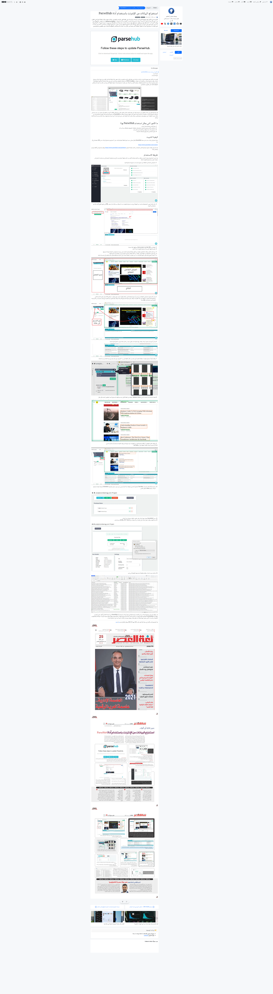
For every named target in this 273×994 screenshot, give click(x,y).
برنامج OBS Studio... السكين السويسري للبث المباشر (141, 907)
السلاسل (236, 2)
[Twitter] (165, 24)
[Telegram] (168, 24)
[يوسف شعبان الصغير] (157, 17)
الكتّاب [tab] (178, 52)
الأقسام (242, 2)
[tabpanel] (171, 40)
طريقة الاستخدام (155, 75)
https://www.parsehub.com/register (148, 145)
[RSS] (20, 2)
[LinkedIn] (174, 24)
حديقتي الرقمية (256, 2)
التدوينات (148, 8)
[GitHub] (22, 2)
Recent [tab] (166, 31)
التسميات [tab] (171, 55)
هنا (119, 622)
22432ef (146, 936)
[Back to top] (2, 992)
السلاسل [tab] (164, 52)
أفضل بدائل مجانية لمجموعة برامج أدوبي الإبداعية (114, 924)
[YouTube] (162, 24)
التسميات (230, 2)
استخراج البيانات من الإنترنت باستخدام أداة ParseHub (131, 8)
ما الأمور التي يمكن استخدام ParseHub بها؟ (149, 72)
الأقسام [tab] (171, 52)
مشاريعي (264, 2)
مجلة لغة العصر (137, 17)
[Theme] (14, 2)
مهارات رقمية (143, 17)
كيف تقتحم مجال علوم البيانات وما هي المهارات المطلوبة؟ (146, 924)
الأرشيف (248, 2)
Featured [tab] (176, 31)
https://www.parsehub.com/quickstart (115, 148)
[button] (17, 2)
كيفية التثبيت (155, 74)
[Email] (25, 2)
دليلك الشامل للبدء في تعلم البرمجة (174, 46)
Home (155, 8)
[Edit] (122, 901)
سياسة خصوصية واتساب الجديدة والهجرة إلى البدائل (108, 907)
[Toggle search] (11, 2)
